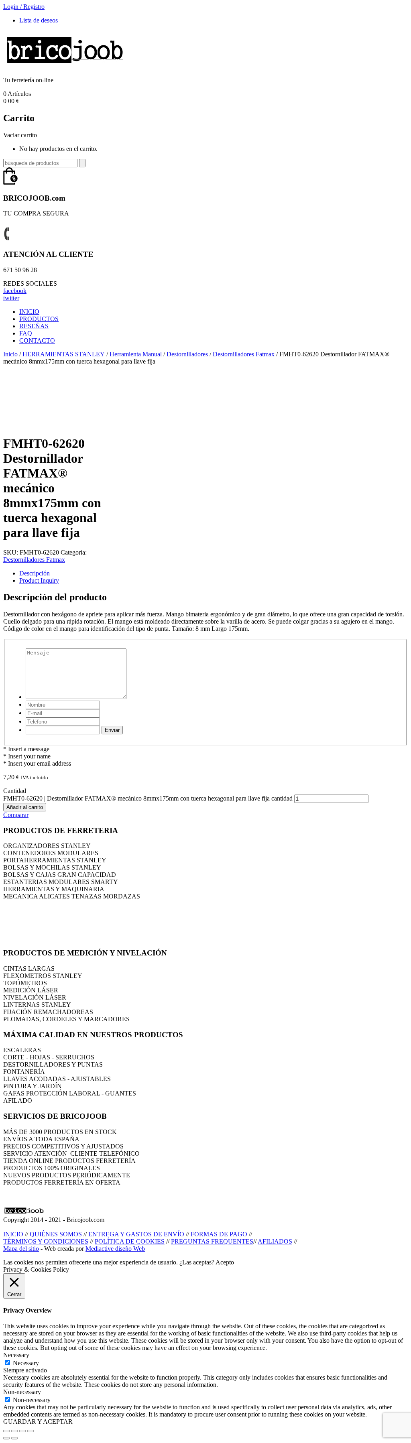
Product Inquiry (39, 580)
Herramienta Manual (136, 354)
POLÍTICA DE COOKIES (130, 1241)
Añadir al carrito (24, 807)
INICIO (29, 311)
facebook (14, 290)
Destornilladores (187, 354)
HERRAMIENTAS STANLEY (63, 354)
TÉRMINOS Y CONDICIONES (45, 1241)
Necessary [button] (16, 1355)
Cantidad (14, 790)
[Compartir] (14, 1431)
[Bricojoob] (65, 66)
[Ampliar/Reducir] (30, 1431)
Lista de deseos (38, 20)
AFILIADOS (275, 1241)
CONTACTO (37, 340)
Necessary (26, 1363)
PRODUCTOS (39, 318)
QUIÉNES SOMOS (56, 1234)
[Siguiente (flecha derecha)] (14, 1438)
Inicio (10, 354)
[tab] (213, 573)
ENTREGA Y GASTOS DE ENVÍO (136, 1234)
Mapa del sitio (21, 1248)
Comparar (15, 814)
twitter (11, 298)
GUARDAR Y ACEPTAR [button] (38, 1421)
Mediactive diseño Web (115, 1248)
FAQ (25, 333)
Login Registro (24, 6)
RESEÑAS (34, 326)
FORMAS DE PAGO (219, 1234)
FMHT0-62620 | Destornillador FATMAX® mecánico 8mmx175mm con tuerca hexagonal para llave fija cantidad (148, 798)
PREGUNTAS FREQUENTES (212, 1241)
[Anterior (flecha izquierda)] (6, 1438)
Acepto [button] (225, 1262)
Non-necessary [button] (22, 1391)
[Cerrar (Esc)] (6, 1431)
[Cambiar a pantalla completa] (22, 1431)
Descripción (34, 573)
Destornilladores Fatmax (244, 354)
